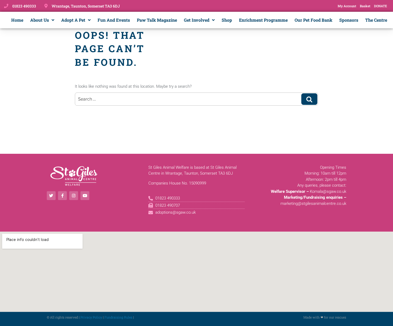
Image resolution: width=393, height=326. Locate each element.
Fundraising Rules (118, 317)
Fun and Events (114, 20)
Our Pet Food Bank (313, 20)
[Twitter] (51, 195)
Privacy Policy (91, 317)
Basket (365, 6)
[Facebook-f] (62, 195)
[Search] (309, 99)
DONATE (380, 6)
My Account (347, 6)
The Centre (376, 20)
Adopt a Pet (73, 20)
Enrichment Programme (263, 20)
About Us (39, 20)
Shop (227, 20)
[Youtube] (84, 195)
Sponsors (348, 20)
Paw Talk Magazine (157, 20)
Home (17, 20)
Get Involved (196, 20)
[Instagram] (73, 195)
